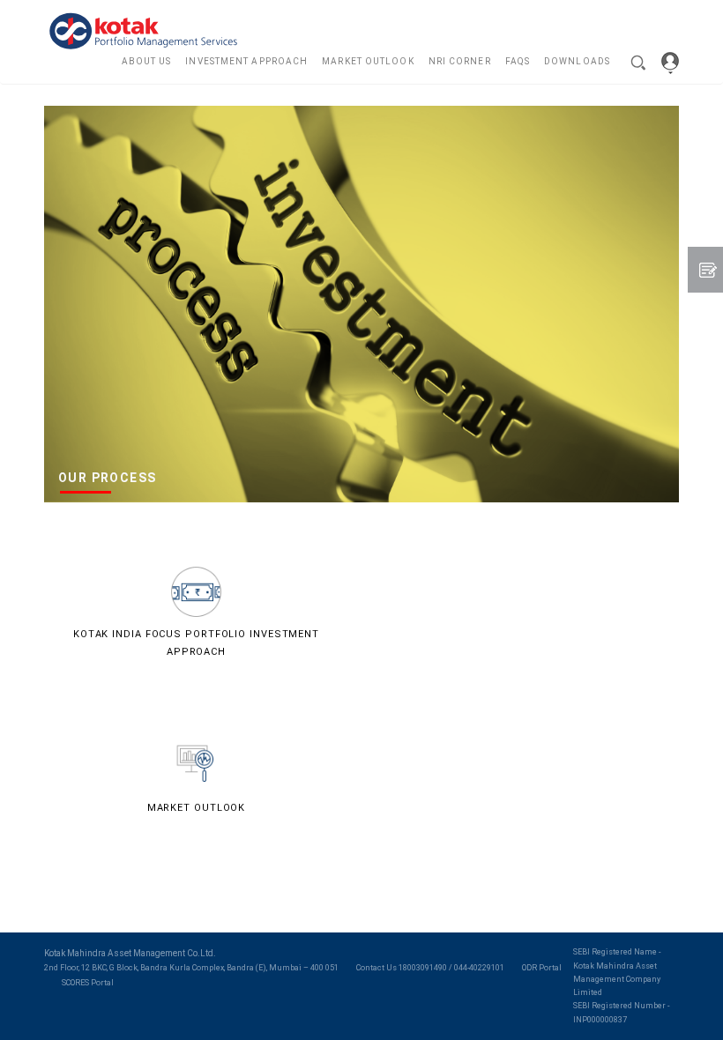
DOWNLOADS (577, 61)
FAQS (517, 61)
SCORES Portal (88, 982)
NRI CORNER (460, 61)
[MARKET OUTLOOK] (196, 762)
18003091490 (423, 967)
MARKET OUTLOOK (368, 61)
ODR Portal (542, 967)
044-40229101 (479, 967)
